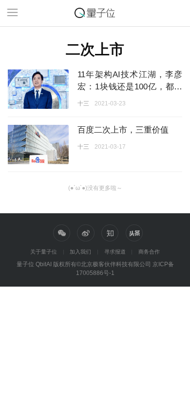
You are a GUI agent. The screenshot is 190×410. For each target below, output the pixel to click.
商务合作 (149, 252)
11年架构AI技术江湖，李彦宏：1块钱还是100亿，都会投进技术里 (129, 86)
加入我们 (80, 252)
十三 (83, 103)
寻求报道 (115, 252)
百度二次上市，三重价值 (123, 130)
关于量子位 (43, 252)
